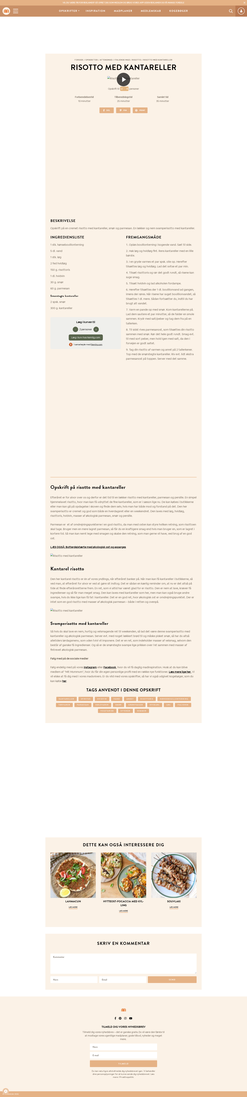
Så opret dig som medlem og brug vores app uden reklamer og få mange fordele (123, 2)
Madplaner (123, 11)
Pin (125, 110)
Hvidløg (155, 705)
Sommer (142, 711)
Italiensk (183, 705)
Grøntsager (135, 705)
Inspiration (96, 11)
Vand (117, 699)
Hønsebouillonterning (174, 699)
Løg (168, 705)
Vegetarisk (107, 711)
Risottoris (146, 699)
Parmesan (83, 705)
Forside (79, 60)
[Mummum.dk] (123, 1010)
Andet (130, 699)
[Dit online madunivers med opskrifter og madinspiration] (6, 11)
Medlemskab (151, 11)
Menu (15, 11)
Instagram (90, 667)
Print (142, 110)
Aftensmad (106, 60)
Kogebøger (178, 11)
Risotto (136, 60)
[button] (6, 1091)
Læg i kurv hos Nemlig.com (85, 337)
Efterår (125, 711)
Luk (242, 1023)
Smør (118, 705)
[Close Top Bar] (244, 2)
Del (108, 110)
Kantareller (66, 699)
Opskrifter (68, 11)
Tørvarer (64, 705)
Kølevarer (102, 705)
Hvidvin (102, 699)
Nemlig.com (96, 344)
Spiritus (86, 699)
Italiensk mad (122, 60)
